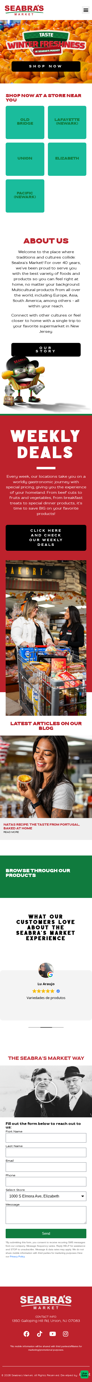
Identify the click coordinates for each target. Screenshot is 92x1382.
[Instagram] (65, 1334)
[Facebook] (27, 1334)
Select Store (15, 1190)
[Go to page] (24, 10)
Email (10, 1161)
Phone (10, 1175)
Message (13, 1204)
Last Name (14, 1146)
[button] (86, 10)
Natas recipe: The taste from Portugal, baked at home (42, 826)
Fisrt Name (14, 1131)
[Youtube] (53, 1334)
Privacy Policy (17, 1256)
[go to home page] (46, 1302)
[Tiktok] (40, 1334)
